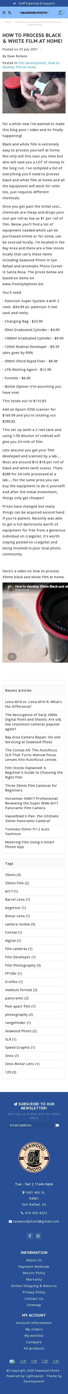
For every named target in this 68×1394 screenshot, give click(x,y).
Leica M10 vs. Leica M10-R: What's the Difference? (33, 704)
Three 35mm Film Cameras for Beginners (31, 788)
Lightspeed (34, 1376)
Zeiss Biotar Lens (22, 1064)
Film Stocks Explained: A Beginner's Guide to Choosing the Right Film (34, 772)
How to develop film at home (30, 65)
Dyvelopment (34, 1381)
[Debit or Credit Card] (23, 1361)
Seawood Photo (21, 1031)
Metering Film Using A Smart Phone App (29, 844)
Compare (34, 1342)
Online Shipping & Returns (34, 1286)
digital (13, 940)
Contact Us (34, 1298)
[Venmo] (56, 1361)
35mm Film (17, 883)
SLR (11, 1039)
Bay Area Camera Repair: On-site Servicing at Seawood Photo (33, 739)
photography (19, 1014)
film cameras (19, 948)
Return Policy (34, 1273)
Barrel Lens (17, 899)
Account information (34, 1323)
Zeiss (12, 1055)
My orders (34, 1329)
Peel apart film (20, 1006)
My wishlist (34, 1335)
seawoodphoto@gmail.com (36, 1221)
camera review (20, 924)
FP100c (13, 973)
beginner (15, 908)
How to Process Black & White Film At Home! (32, 38)
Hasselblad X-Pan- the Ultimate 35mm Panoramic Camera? (32, 818)
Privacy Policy (34, 1292)
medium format (21, 990)
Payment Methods (34, 1266)
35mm (13, 875)
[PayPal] (34, 1361)
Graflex (14, 981)
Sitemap (34, 1305)
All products (34, 1348)
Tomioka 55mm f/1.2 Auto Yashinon (27, 831)
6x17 (11, 891)
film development (32, 63)
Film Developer (20, 957)
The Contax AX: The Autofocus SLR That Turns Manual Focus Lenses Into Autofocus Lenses (31, 755)
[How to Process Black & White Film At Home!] (34, 93)
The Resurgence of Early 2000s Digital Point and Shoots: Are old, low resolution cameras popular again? (33, 722)
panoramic (17, 998)
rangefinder (18, 1022)
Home (8, 22)
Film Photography (23, 965)
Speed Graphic (20, 1047)
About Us (34, 1260)
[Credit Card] (12, 1361)
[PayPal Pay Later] (45, 1361)
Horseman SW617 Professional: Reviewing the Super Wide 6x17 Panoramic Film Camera (31, 803)
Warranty (34, 1279)
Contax (13, 932)
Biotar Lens (17, 916)
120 (10, 1072)
